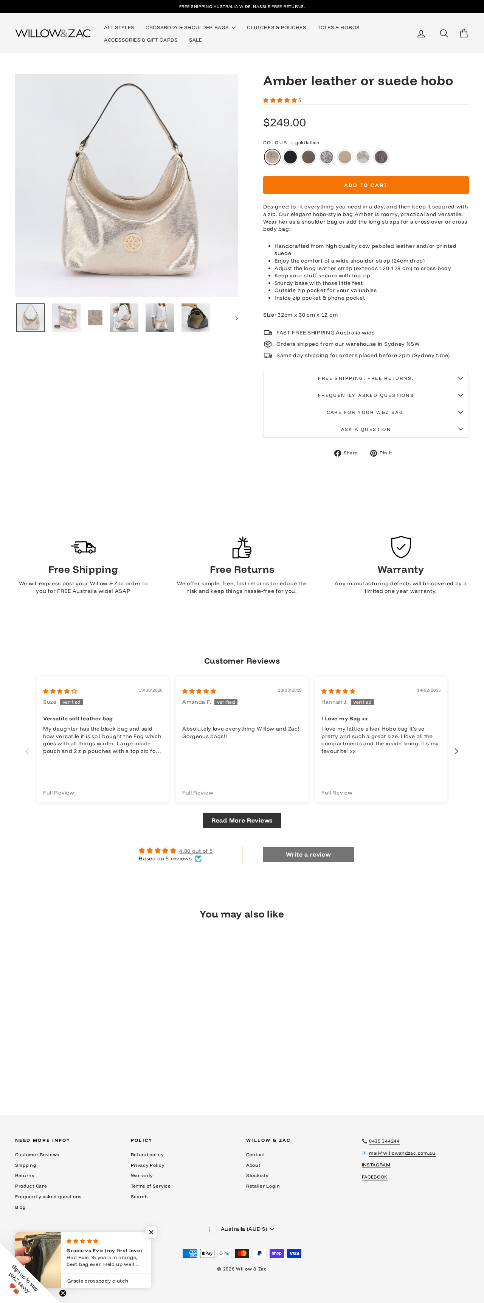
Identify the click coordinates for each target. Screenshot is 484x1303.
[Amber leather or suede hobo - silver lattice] (89, 1070)
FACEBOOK (375, 1177)
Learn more (68, 1037)
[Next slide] (456, 751)
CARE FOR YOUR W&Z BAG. (366, 412)
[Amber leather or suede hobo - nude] (78, 1070)
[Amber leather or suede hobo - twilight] (99, 1070)
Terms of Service (151, 1186)
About (253, 1165)
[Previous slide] (27, 751)
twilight (381, 157)
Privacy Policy (147, 1165)
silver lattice (363, 157)
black (290, 157)
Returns (24, 1175)
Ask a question (366, 429)
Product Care (31, 1186)
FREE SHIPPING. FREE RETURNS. (366, 378)
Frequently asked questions (366, 395)
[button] (280, 100)
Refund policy (147, 1154)
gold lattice (272, 157)
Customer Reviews (37, 1154)
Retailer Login (263, 1186)
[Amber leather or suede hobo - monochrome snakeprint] (68, 1070)
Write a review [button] (308, 854)
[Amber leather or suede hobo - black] (48, 1070)
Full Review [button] (58, 792)
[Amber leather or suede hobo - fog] (58, 1070)
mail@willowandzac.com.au (402, 1153)
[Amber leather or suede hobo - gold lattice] (38, 1070)
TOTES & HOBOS (339, 27)
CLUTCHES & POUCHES (276, 27)
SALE (195, 40)
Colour (291, 142)
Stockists (257, 1175)
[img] (60, 691)
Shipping (26, 1165)
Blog (20, 1207)
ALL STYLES (119, 27)
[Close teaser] (63, 1293)
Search (139, 1196)
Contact (255, 1154)
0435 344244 (384, 1141)
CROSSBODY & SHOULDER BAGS (188, 27)
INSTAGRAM (376, 1165)
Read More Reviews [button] (242, 820)
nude (344, 157)
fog (308, 157)
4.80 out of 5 (196, 850)
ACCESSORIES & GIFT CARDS (141, 40)
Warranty (142, 1175)
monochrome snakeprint (326, 157)
